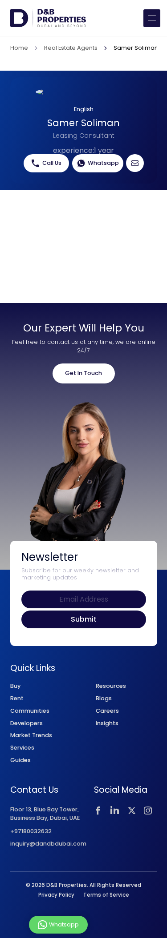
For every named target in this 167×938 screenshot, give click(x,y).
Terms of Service (106, 894)
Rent (17, 698)
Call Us (51, 163)
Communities (29, 710)
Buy (15, 686)
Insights (107, 723)
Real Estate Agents (71, 48)
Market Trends (31, 735)
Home (19, 48)
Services (22, 747)
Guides (20, 760)
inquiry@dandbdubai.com (48, 844)
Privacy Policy (56, 894)
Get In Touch (83, 373)
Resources (111, 686)
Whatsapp (103, 163)
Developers (26, 723)
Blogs (104, 698)
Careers (107, 710)
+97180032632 (31, 831)
